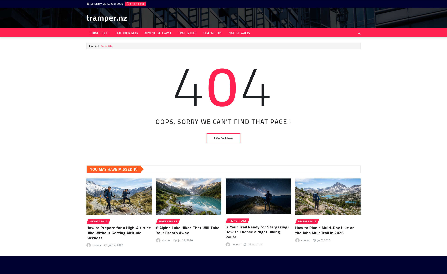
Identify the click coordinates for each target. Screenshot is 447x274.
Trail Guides (187, 33)
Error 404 (106, 46)
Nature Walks (239, 33)
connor (97, 245)
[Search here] (359, 33)
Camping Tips (212, 33)
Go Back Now (224, 138)
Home (93, 46)
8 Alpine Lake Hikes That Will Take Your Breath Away (187, 230)
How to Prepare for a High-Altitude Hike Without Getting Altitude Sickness (118, 232)
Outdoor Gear (127, 33)
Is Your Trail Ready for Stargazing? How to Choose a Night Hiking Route (258, 232)
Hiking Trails (99, 33)
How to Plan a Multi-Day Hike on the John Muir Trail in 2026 (325, 230)
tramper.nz (106, 17)
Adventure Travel (158, 33)
